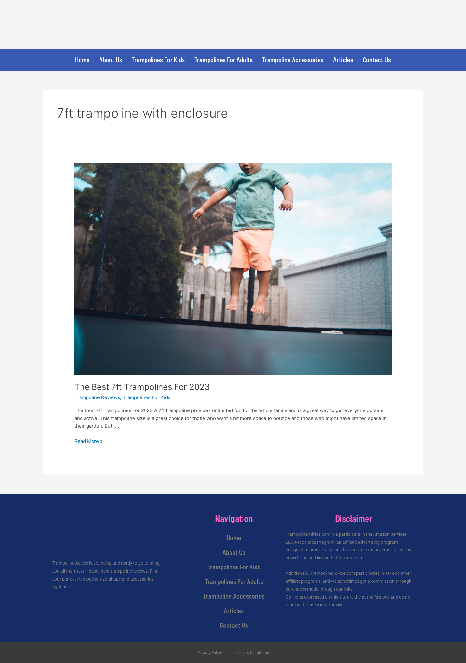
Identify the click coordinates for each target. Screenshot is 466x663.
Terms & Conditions (252, 652)
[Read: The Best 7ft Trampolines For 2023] (233, 268)
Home (82, 59)
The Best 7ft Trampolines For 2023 (142, 387)
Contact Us (377, 59)
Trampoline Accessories (293, 59)
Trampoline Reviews (97, 397)
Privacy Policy (209, 652)
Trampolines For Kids (158, 59)
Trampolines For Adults (223, 59)
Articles (343, 59)
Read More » (88, 440)
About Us (110, 59)
